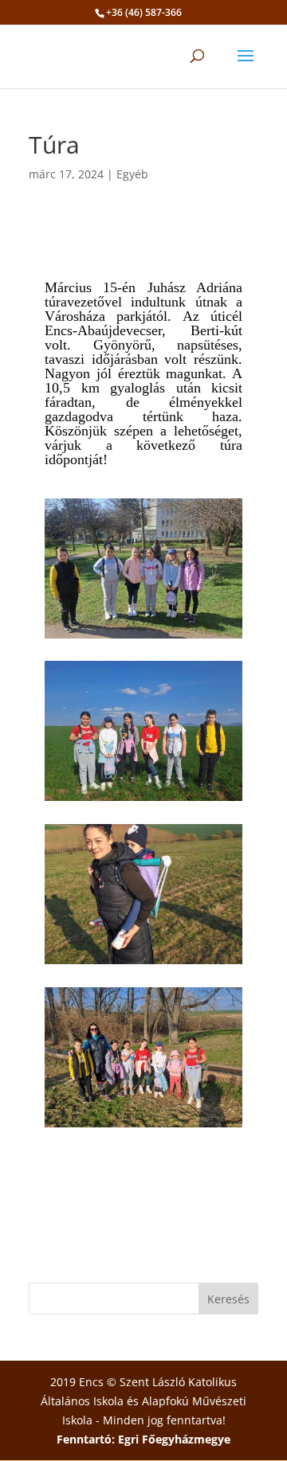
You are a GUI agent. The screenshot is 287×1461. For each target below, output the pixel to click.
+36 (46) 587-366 (144, 12)
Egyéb (132, 174)
